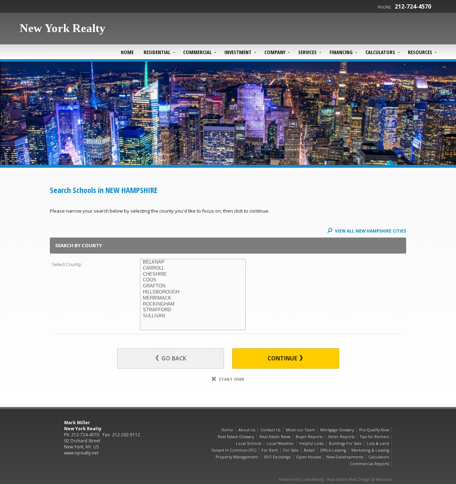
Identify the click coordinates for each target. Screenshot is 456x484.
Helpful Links (311, 443)
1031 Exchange (277, 456)
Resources (420, 52)
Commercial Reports (369, 463)
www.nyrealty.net (81, 453)
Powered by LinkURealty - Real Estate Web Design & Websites (335, 479)
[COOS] (193, 280)
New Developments (344, 456)
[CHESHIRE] (193, 274)
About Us (246, 429)
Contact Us (270, 429)
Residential (157, 52)
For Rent (269, 450)
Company (274, 52)
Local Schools (248, 443)
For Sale (291, 450)
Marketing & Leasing (370, 450)
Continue (283, 358)
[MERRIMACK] (193, 298)
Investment (238, 52)
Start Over (231, 379)
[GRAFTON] (193, 286)
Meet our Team (300, 429)
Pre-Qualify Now (374, 429)
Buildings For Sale (345, 443)
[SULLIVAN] (193, 316)
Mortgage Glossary (337, 429)
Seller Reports (341, 436)
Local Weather (280, 443)
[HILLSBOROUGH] (193, 292)
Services (307, 52)
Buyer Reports (309, 436)
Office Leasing (333, 450)
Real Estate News (274, 436)
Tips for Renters (374, 436)
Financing (341, 52)
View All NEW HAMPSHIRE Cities (370, 231)
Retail (309, 450)
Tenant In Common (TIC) (233, 450)
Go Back (173, 358)
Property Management (237, 456)
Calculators (380, 52)
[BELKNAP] (193, 262)
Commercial (197, 52)
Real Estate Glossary (236, 436)
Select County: (67, 264)
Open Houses (308, 456)
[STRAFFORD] (193, 310)
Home (127, 52)
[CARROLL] (193, 268)
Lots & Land (378, 443)
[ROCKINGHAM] (193, 304)
